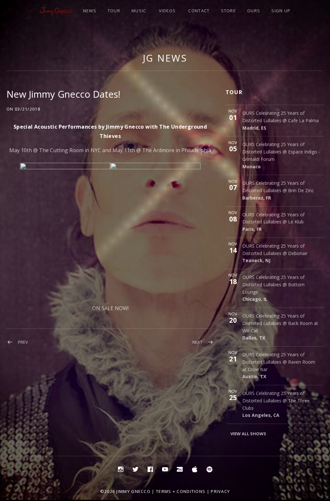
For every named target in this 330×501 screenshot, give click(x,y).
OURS (253, 11)
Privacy (220, 491)
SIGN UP (280, 11)
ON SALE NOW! (110, 308)
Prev (23, 342)
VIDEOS (167, 11)
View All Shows (248, 434)
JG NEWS (165, 58)
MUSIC (138, 11)
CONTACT (198, 11)
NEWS (89, 11)
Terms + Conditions (180, 491)
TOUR (114, 11)
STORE (228, 11)
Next (197, 342)
